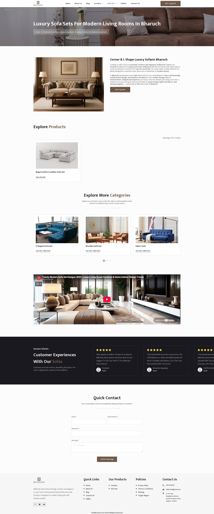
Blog (88, 3)
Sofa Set (110, 3)
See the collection (43, 250)
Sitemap (141, 492)
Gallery (123, 3)
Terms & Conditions (145, 488)
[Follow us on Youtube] (44, 504)
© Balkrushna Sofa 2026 (100, 512)
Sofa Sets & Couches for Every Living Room (58, 32)
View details (40, 177)
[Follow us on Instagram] (39, 504)
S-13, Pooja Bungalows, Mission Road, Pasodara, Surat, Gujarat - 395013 (173, 497)
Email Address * (113, 416)
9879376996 (170, 485)
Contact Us (135, 3)
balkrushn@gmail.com (173, 489)
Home (67, 3)
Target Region (143, 495)
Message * (75, 440)
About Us (78, 3)
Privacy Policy (143, 485)
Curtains (97, 3)
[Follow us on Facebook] (35, 504)
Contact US (90, 495)
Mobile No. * (76, 428)
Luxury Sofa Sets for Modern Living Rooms (92, 32)
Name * (74, 416)
